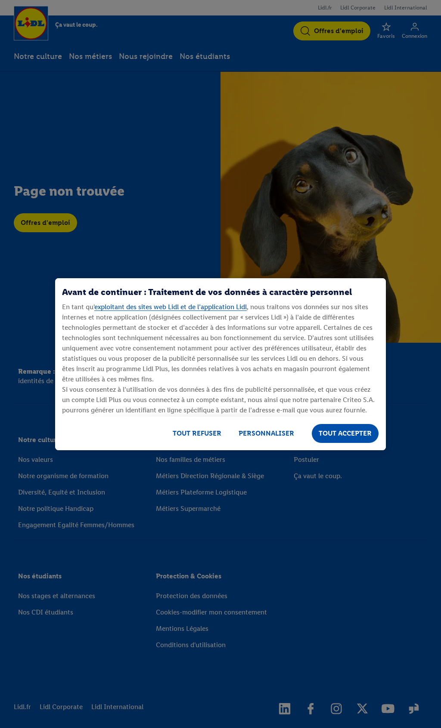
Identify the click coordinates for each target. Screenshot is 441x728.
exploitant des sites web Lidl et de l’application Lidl (170, 307)
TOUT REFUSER (197, 433)
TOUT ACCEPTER (345, 433)
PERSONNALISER (266, 433)
